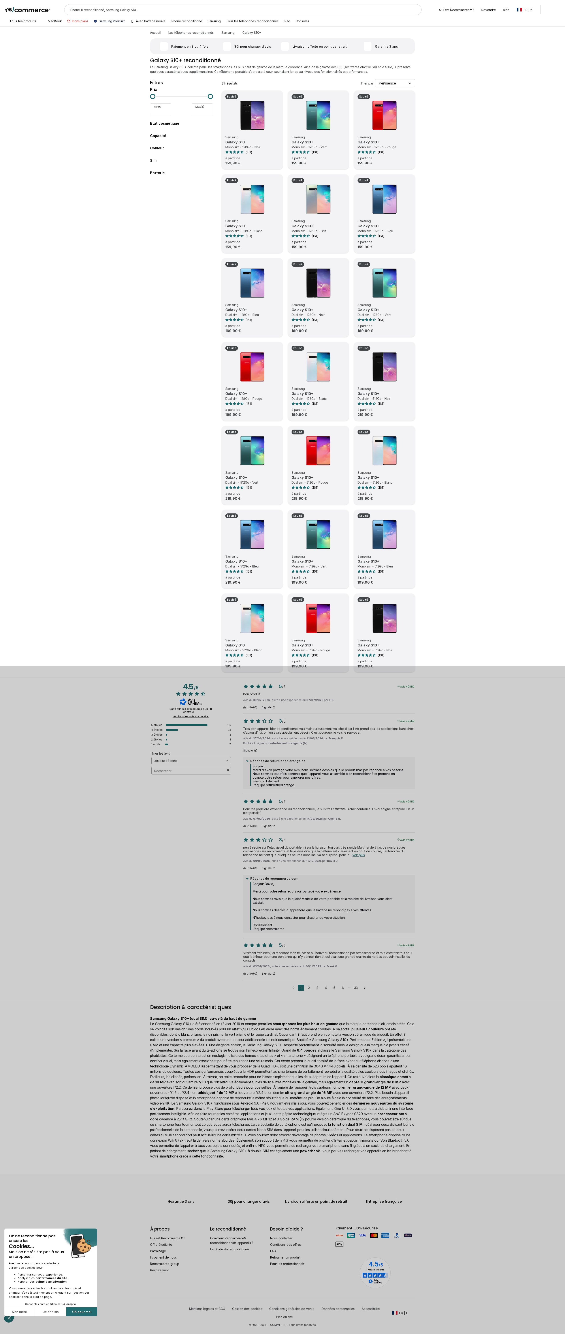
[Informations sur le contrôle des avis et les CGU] (211, 709)
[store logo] (27, 9)
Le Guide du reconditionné (229, 1249)
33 (356, 988)
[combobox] (236, 9)
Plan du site (284, 1317)
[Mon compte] (548, 9)
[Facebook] (154, 1308)
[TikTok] (168, 1308)
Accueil (155, 32)
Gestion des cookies (247, 1309)
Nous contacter (281, 1238)
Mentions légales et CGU (207, 1309)
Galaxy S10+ (236, 142)
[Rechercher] (415, 9)
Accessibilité (371, 1309)
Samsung (228, 32)
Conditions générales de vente (292, 1309)
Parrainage (158, 1251)
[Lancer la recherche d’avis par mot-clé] (228, 770)
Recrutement (159, 1270)
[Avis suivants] (364, 988)
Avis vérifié (407, 686)
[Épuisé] (252, 115)
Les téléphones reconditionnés (191, 32)
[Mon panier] (558, 9)
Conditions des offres (285, 1244)
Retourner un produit (285, 1257)
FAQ (273, 1251)
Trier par (367, 83)
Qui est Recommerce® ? (167, 1238)
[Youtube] (164, 1316)
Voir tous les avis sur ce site (191, 716)
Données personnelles (338, 1309)
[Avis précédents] (293, 987)
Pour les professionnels (287, 1264)
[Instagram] (175, 1308)
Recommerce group (164, 1264)
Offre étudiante (161, 1244)
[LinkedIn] (161, 1308)
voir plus (358, 855)
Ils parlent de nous (163, 1257)
